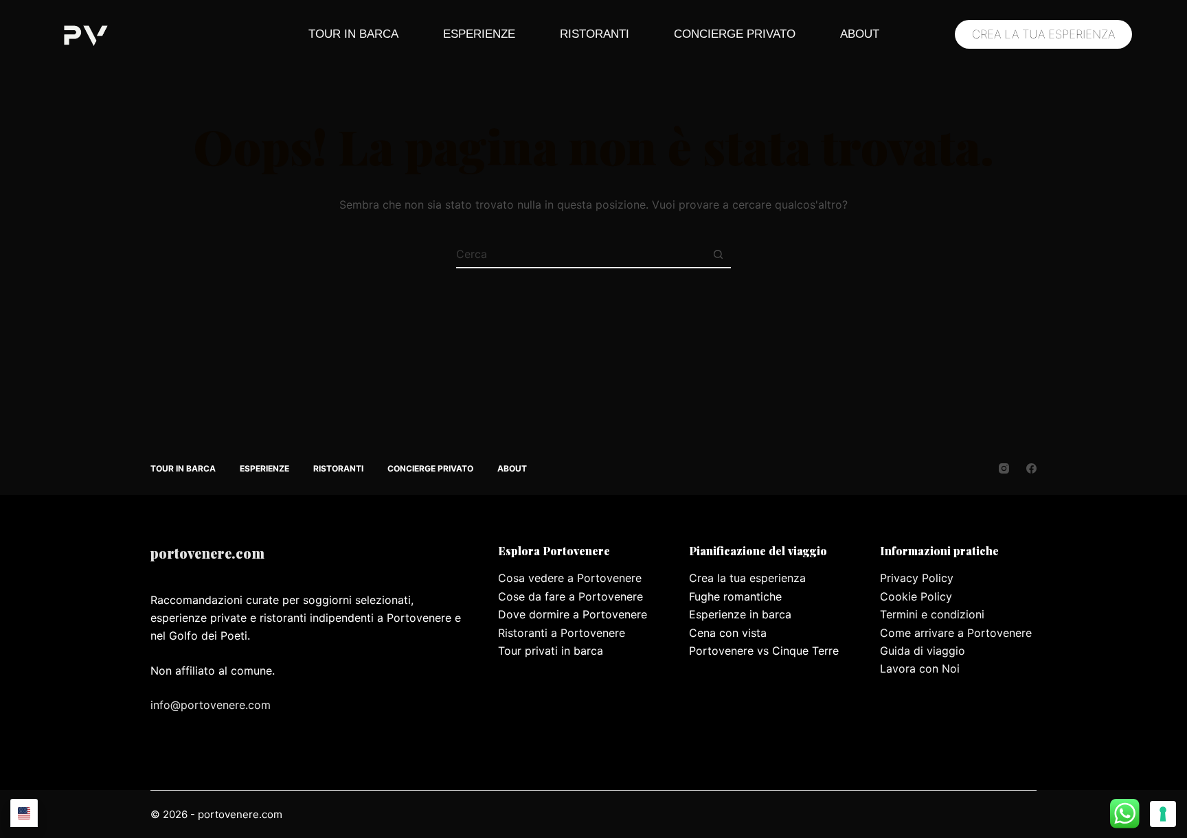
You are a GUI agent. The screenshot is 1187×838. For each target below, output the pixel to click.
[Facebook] (1031, 468)
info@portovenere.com (210, 705)
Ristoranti (594, 33)
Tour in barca (353, 33)
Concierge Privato (734, 33)
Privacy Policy (916, 578)
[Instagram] (1004, 468)
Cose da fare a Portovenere (570, 596)
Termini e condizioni (932, 614)
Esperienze (479, 33)
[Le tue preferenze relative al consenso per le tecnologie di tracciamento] (1163, 814)
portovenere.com (207, 553)
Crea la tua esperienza (747, 578)
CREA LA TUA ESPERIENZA (1043, 34)
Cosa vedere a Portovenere (570, 578)
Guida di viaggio (922, 650)
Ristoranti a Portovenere (561, 633)
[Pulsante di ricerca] (718, 254)
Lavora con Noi (920, 668)
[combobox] (580, 254)
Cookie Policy (916, 596)
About (859, 33)
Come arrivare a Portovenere (956, 633)
